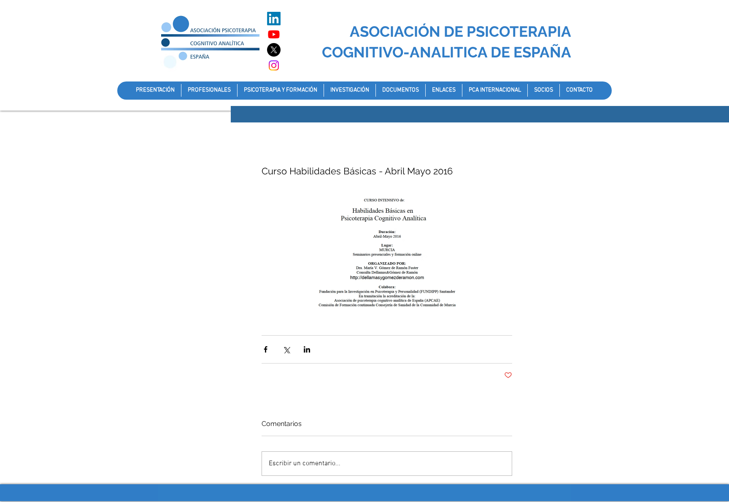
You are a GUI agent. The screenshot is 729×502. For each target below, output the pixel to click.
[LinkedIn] (274, 18)
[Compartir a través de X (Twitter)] (286, 349)
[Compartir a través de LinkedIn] (307, 349)
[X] (274, 50)
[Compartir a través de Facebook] (266, 349)
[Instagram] (274, 65)
